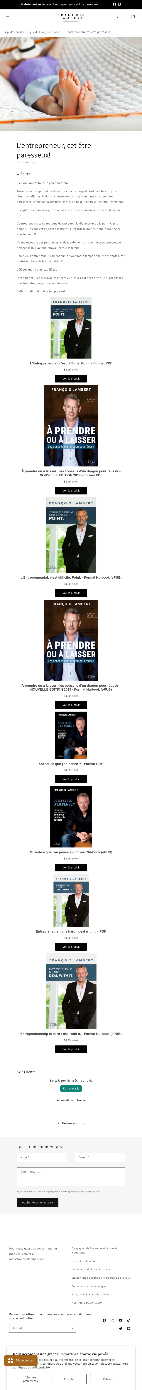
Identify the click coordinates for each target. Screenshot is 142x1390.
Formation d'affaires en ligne (89, 1286)
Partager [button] (26, 173)
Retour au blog (73, 1123)
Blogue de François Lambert (43, 32)
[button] (8, 16)
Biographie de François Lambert (91, 1294)
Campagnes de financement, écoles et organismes (94, 1250)
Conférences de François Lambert (92, 1269)
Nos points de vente (84, 1261)
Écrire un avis (71, 1088)
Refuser (107, 1379)
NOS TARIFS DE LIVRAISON (87, 1302)
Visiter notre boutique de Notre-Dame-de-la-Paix (101, 1277)
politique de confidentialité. (31, 1367)
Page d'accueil (13, 32)
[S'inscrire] (71, 1328)
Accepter (69, 1379)
